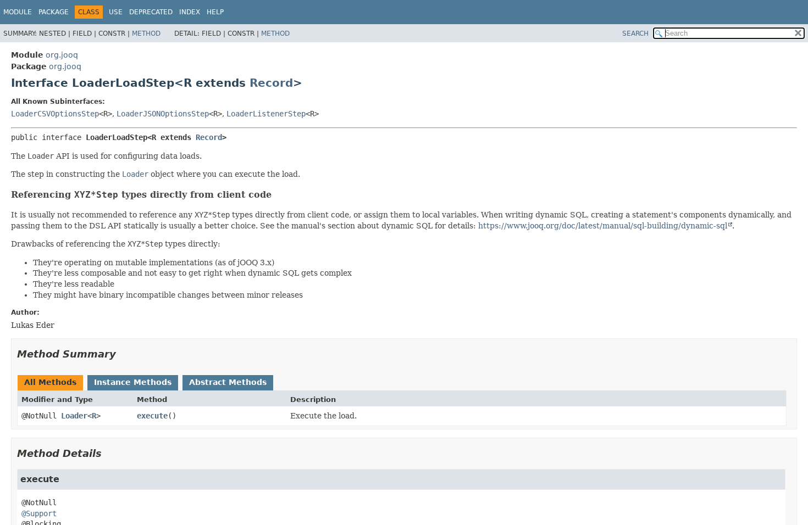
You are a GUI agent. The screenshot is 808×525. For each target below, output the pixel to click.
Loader (74, 415)
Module (17, 12)
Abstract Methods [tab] (228, 382)
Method (146, 33)
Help (215, 12)
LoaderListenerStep (266, 113)
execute (152, 415)
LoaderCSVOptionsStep (55, 113)
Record (271, 83)
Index (189, 12)
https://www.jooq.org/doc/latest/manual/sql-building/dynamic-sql (602, 225)
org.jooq (62, 55)
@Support (39, 513)
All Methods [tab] (50, 382)
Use (116, 12)
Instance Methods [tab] (132, 382)
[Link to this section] (279, 194)
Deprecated (151, 12)
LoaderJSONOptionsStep (163, 113)
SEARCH (635, 33)
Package (53, 12)
